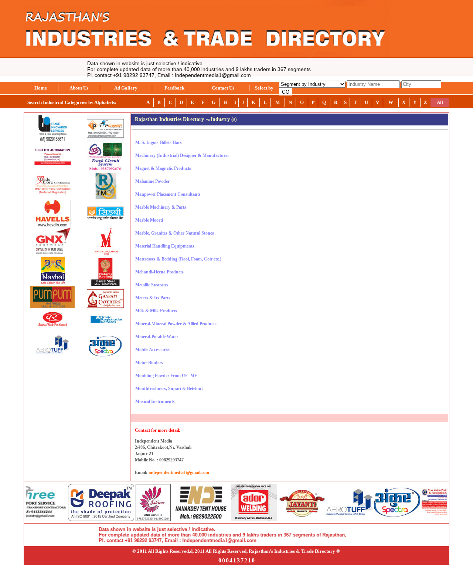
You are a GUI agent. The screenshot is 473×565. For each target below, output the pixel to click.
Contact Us (223, 88)
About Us (78, 88)
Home (40, 88)
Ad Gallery (125, 88)
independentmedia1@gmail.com (179, 472)
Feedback (174, 88)
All (440, 102)
